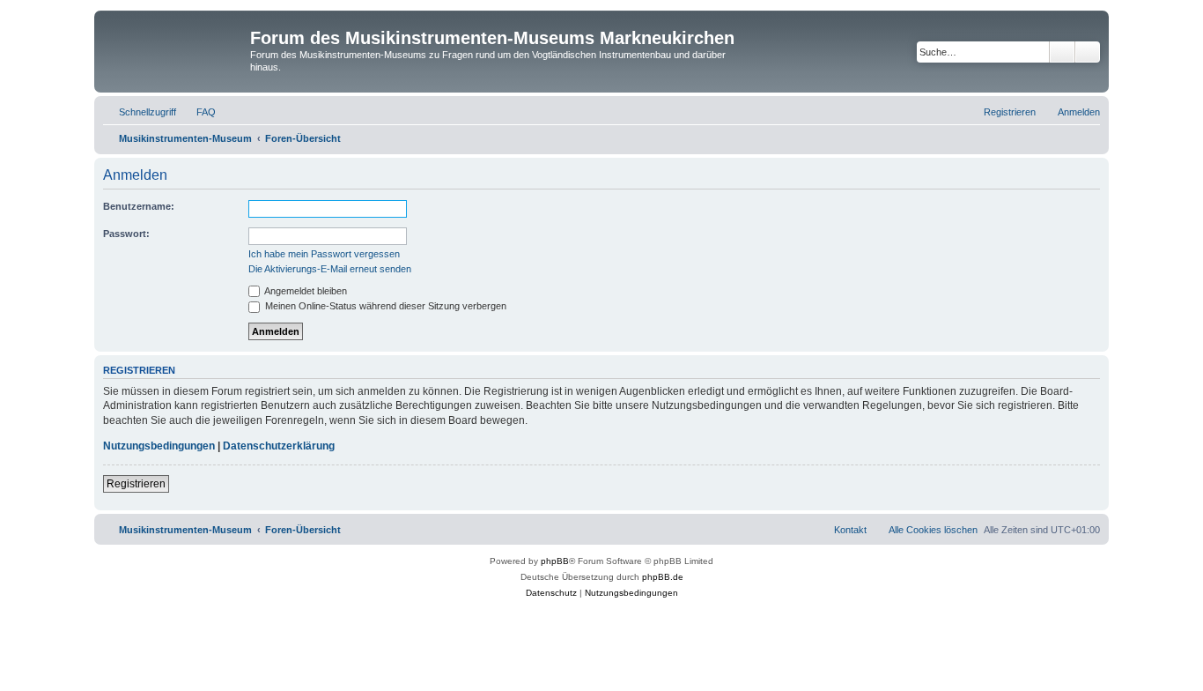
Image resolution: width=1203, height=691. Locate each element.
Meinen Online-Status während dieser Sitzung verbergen (384, 306)
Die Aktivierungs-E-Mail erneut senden (329, 269)
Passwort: (126, 233)
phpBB (555, 561)
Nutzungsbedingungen (159, 446)
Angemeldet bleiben (304, 291)
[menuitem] (198, 112)
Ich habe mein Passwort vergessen (324, 254)
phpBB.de (662, 577)
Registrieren (136, 484)
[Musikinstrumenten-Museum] (174, 43)
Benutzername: (138, 206)
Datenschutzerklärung (279, 446)
